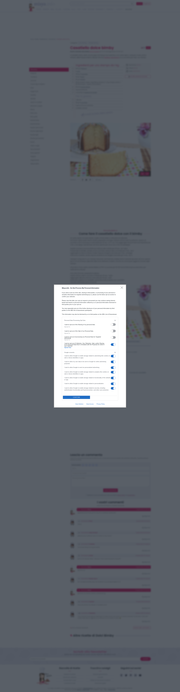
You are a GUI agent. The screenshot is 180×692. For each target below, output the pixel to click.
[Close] (122, 288)
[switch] (113, 324)
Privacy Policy (101, 404)
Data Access (90, 404)
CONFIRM (76, 397)
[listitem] (90, 320)
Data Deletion (79, 404)
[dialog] (90, 346)
